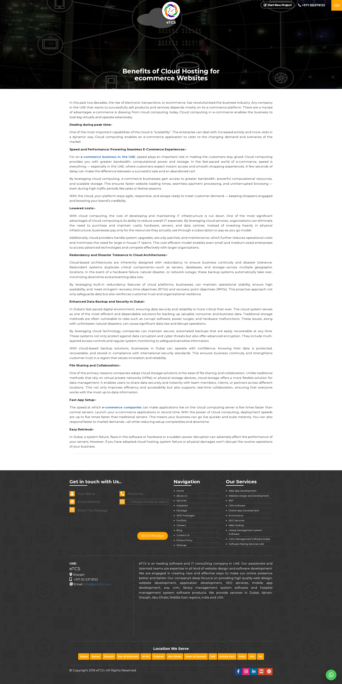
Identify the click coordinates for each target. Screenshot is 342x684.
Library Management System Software (245, 532)
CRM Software (237, 505)
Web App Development (242, 490)
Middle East (227, 656)
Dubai (84, 656)
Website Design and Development (249, 495)
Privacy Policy (184, 540)
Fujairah (159, 656)
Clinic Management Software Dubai (249, 538)
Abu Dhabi (175, 656)
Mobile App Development (244, 510)
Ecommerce (236, 515)
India (242, 656)
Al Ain (145, 656)
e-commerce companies (122, 407)
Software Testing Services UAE (246, 543)
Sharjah (109, 656)
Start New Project (279, 5)
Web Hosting (236, 525)
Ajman (96, 656)
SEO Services (236, 520)
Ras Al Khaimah (128, 656)
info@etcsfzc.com (98, 584)
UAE (212, 656)
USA (252, 656)
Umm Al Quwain (196, 656)
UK (260, 656)
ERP (231, 500)
